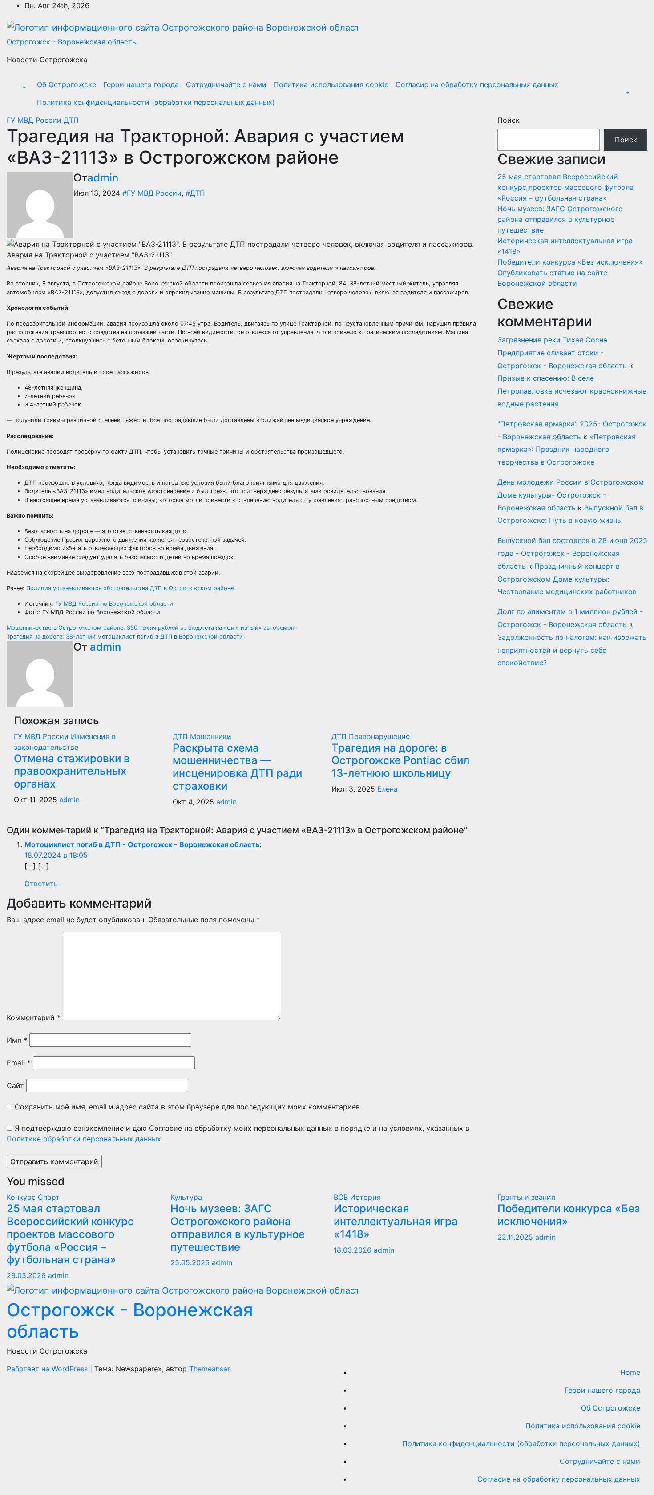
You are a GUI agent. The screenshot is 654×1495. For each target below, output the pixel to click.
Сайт (15, 1085)
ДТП (71, 120)
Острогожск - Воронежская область (71, 41)
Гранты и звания (526, 1197)
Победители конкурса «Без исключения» (570, 261)
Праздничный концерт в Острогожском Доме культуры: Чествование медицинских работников (567, 579)
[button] (23, 88)
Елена (387, 788)
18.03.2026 (354, 1250)
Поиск (508, 120)
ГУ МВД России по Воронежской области (114, 603)
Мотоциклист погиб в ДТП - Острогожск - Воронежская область (141, 844)
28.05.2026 (27, 1275)
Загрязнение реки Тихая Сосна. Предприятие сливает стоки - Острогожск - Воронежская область (562, 352)
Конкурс (22, 1197)
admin (102, 177)
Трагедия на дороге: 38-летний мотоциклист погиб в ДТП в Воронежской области (125, 636)
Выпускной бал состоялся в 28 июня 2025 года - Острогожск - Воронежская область (572, 553)
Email (19, 1062)
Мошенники (210, 736)
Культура (186, 1197)
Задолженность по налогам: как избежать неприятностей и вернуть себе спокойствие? (571, 650)
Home (630, 1372)
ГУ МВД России (35, 120)
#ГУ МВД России (152, 193)
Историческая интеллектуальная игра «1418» (396, 1221)
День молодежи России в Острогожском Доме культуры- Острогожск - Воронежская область (570, 495)
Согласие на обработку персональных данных (477, 84)
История (365, 1197)
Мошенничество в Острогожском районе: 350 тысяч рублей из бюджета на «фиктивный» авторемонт (152, 627)
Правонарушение (379, 736)
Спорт (49, 1197)
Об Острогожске (66, 84)
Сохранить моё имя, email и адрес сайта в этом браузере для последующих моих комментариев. (188, 1106)
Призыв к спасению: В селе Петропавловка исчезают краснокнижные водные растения (571, 391)
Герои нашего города (141, 84)
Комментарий (34, 1017)
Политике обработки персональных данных (84, 1138)
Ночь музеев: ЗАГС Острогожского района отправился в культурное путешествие (560, 219)
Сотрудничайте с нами (226, 84)
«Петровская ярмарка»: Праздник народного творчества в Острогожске (566, 449)
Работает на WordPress (48, 1368)
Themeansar (209, 1368)
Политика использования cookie (331, 84)
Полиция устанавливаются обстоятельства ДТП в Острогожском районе (130, 588)
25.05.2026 (191, 1262)
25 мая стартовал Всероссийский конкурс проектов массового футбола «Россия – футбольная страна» (565, 187)
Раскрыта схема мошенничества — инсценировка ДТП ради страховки (237, 766)
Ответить (41, 883)
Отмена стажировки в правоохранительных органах (72, 771)
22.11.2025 (516, 1237)
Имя (17, 1040)
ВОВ (342, 1197)
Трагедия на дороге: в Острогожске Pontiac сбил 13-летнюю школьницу (400, 760)
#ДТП (195, 193)
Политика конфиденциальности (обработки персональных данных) (156, 102)
